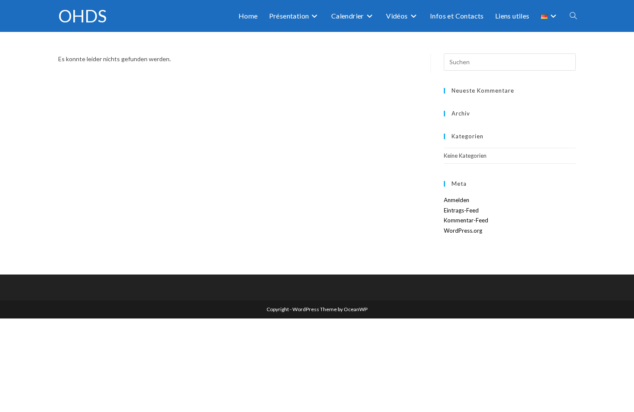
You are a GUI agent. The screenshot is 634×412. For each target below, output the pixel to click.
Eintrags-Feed (461, 210)
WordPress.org (463, 230)
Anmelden (456, 200)
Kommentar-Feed (466, 220)
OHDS (82, 16)
